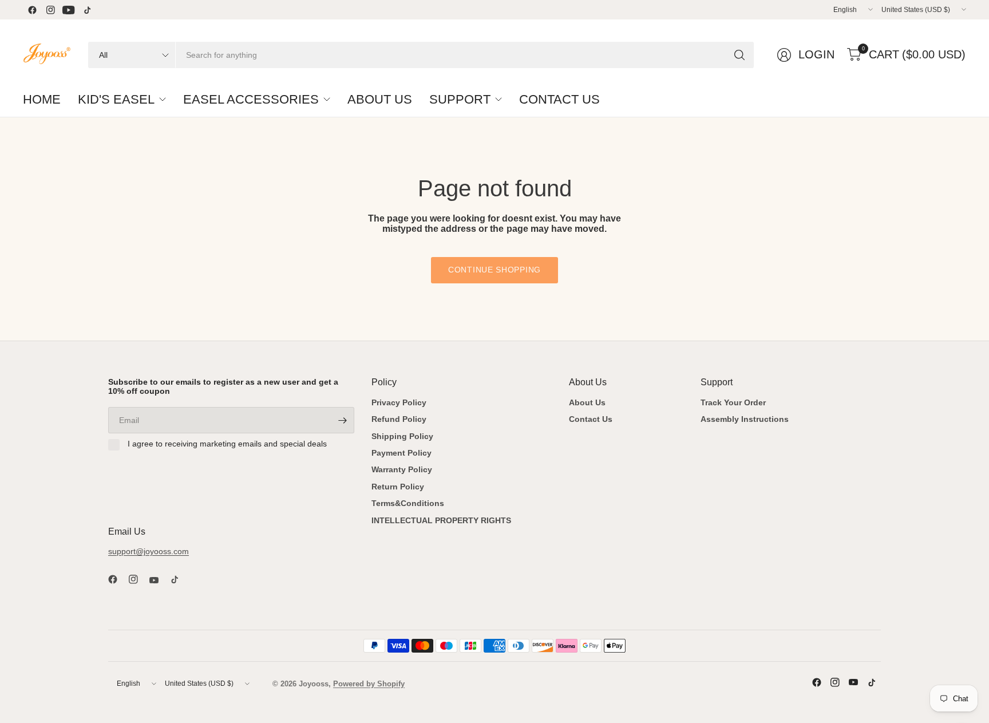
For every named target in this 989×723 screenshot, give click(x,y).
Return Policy (397, 486)
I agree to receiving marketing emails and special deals (227, 443)
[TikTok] (87, 10)
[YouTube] (69, 10)
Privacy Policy (398, 402)
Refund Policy (398, 419)
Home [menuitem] (42, 99)
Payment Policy (401, 452)
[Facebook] (32, 10)
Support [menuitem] (459, 99)
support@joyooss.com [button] (148, 551)
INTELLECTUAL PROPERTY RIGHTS (441, 520)
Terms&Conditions (407, 503)
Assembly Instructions (745, 419)
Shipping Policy (402, 436)
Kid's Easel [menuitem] (116, 99)
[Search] (739, 55)
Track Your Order (733, 402)
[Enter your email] (342, 420)
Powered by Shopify (369, 683)
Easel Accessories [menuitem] (251, 99)
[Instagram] (50, 10)
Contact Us (590, 419)
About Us (587, 402)
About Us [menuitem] (379, 99)
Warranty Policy (401, 469)
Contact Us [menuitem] (559, 99)
